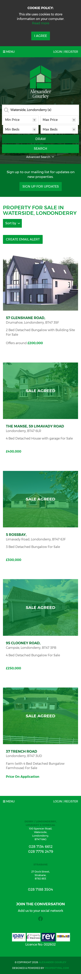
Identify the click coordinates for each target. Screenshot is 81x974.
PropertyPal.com (57, 967)
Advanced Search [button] (38, 157)
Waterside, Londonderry (30, 110)
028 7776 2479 (40, 851)
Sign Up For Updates (40, 186)
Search (40, 148)
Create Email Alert (23, 239)
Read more (40, 23)
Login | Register (65, 52)
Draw (40, 139)
